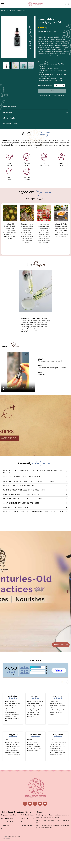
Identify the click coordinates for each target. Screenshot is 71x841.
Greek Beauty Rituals (27, 822)
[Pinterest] (40, 804)
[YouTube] (45, 804)
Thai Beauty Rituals (26, 825)
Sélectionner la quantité (45, 85)
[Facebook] (25, 804)
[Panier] (68, 4)
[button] (2, 4)
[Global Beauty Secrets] (35, 4)
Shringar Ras (5, 825)
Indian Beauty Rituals (7, 829)
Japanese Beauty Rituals (8, 822)
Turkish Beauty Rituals (27, 815)
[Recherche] (62, 4)
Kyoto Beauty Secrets (7, 818)
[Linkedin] (30, 804)
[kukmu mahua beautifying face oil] (18, 37)
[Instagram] (35, 804)
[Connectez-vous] (65, 4)
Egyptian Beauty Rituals (28, 818)
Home (3, 10)
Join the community (61, 645)
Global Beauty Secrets (14, 836)
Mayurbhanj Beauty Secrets (9, 815)
